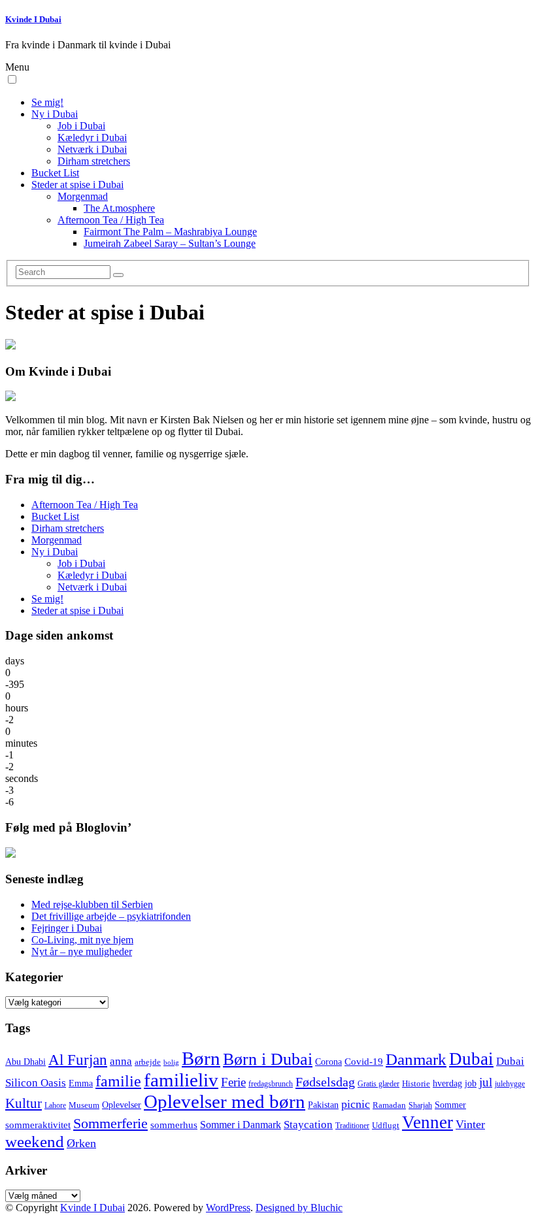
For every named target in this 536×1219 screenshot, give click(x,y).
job (471, 1083)
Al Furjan (77, 1059)
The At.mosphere (119, 208)
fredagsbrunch (270, 1084)
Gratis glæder (378, 1084)
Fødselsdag (325, 1082)
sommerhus (173, 1125)
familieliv (181, 1079)
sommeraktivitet (38, 1125)
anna (121, 1061)
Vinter (470, 1124)
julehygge (510, 1084)
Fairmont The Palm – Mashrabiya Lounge (170, 231)
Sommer (450, 1105)
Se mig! (47, 102)
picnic (355, 1104)
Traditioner (352, 1126)
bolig (171, 1062)
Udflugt (385, 1125)
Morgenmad (83, 196)
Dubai (471, 1059)
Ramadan (389, 1105)
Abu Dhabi (25, 1062)
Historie (416, 1083)
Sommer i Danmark (240, 1124)
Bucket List (55, 172)
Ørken (81, 1143)
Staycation (308, 1124)
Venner (427, 1122)
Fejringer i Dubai (66, 928)
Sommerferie (110, 1123)
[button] (12, 79)
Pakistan (323, 1105)
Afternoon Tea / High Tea (111, 219)
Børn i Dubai (267, 1059)
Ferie (233, 1082)
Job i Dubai (81, 125)
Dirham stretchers (94, 161)
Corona (328, 1061)
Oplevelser (121, 1104)
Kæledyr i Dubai (92, 137)
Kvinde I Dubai (33, 19)
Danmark (416, 1059)
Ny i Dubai (54, 114)
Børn (201, 1058)
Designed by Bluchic (299, 1207)
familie (118, 1081)
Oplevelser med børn (224, 1101)
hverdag (447, 1083)
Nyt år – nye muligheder (81, 951)
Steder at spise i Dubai (77, 184)
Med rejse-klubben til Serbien (92, 904)
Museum (84, 1105)
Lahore (55, 1105)
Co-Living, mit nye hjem (82, 939)
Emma (81, 1083)
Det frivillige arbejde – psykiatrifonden (111, 916)
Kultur (23, 1103)
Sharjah (420, 1105)
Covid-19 (363, 1061)
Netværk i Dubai (92, 149)
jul (485, 1082)
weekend (34, 1141)
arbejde (148, 1062)
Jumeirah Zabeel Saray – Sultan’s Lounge (170, 243)
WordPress (228, 1207)
